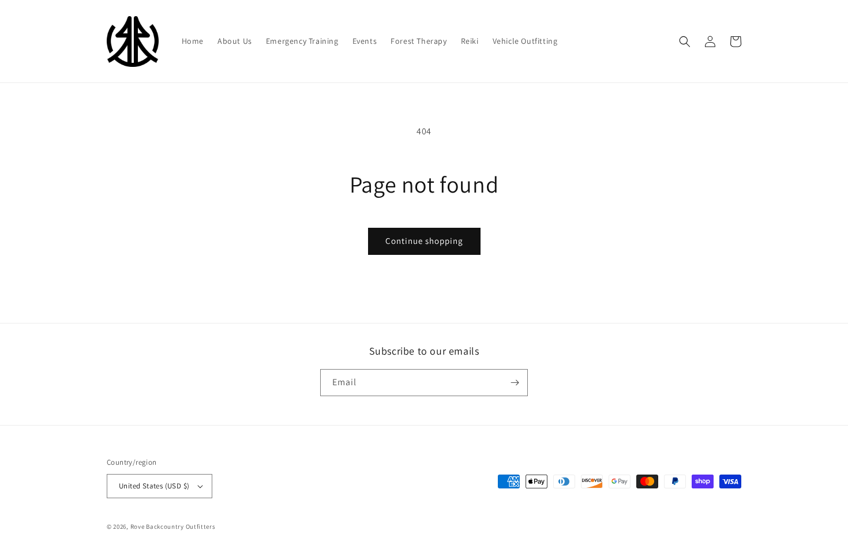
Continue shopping (424, 240)
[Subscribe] (514, 382)
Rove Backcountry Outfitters (173, 526)
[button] (684, 41)
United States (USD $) (154, 486)
